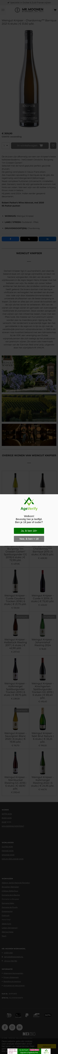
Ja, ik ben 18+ (29, 530)
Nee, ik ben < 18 (29, 538)
